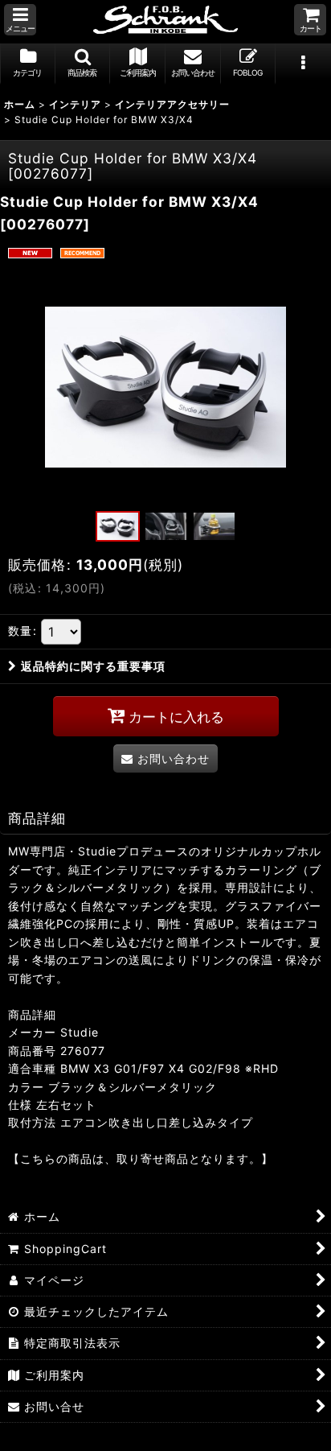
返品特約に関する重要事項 (93, 666)
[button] (20, 19)
